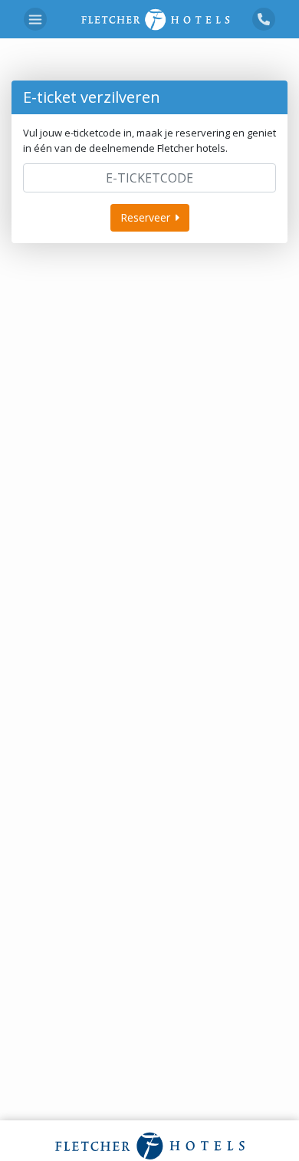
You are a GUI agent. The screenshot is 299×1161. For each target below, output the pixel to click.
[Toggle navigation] (35, 19)
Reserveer (145, 217)
